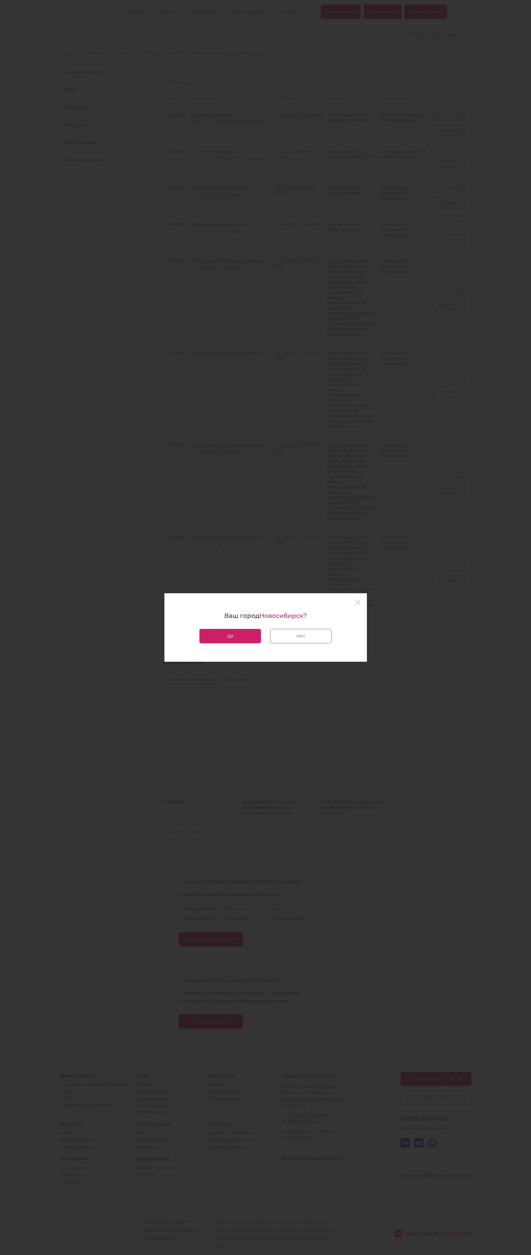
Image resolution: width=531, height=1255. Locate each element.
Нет (301, 636)
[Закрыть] (357, 602)
